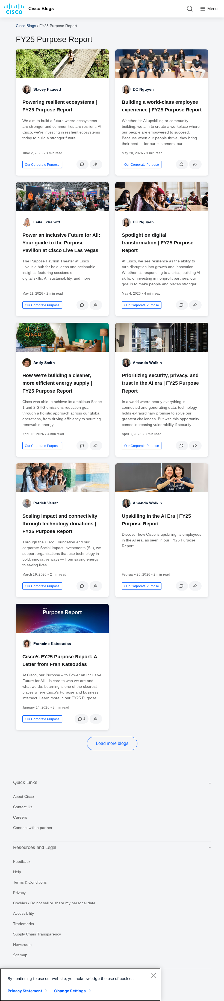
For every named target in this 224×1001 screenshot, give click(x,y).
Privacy (19, 892)
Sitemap (20, 955)
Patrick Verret (45, 503)
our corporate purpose (42, 164)
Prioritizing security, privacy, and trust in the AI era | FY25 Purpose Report (160, 383)
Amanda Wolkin (147, 362)
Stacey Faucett (47, 89)
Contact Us (22, 807)
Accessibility (23, 913)
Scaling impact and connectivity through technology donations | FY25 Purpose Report (59, 523)
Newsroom (22, 944)
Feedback (21, 861)
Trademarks (23, 924)
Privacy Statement (25, 990)
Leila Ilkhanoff (46, 222)
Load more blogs (112, 743)
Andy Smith (44, 362)
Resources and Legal (34, 847)
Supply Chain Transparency (37, 934)
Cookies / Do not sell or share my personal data (54, 903)
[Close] (153, 975)
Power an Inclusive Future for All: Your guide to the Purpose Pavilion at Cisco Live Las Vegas (61, 242)
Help (17, 872)
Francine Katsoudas (52, 643)
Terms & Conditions (30, 882)
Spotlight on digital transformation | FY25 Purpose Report (157, 242)
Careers (20, 817)
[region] (80, 984)
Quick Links (25, 782)
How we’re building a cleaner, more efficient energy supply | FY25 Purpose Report (57, 383)
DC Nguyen (143, 89)
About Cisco (23, 796)
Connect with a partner (32, 827)
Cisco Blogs (41, 8)
